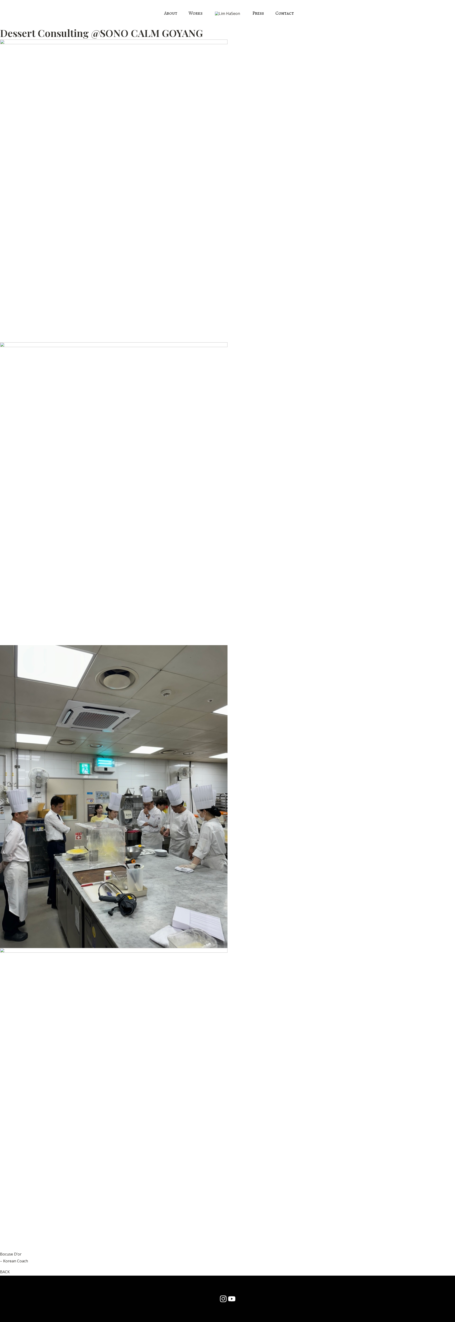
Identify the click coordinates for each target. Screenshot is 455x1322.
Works (196, 13)
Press (258, 13)
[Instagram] (223, 1299)
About (170, 13)
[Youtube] (232, 1299)
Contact (284, 13)
